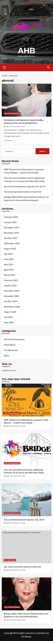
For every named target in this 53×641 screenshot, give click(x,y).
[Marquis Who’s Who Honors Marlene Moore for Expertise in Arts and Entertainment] (26, 593)
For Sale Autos (11, 350)
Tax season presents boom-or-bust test (22, 191)
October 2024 (10, 301)
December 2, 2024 (19, 126)
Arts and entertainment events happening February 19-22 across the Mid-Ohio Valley (24, 179)
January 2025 (10, 285)
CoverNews (40, 633)
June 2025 (9, 259)
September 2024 (12, 306)
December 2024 (11, 291)
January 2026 (10, 222)
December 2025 (11, 227)
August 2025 (10, 248)
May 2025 (8, 264)
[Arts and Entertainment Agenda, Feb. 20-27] (26, 499)
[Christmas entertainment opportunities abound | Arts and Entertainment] (26, 100)
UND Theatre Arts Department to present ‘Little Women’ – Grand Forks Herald (24, 171)
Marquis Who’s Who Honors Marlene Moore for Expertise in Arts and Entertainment (26, 198)
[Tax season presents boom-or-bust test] (26, 546)
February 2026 (11, 217)
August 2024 (10, 312)
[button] (4, 67)
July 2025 (8, 254)
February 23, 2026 (19, 476)
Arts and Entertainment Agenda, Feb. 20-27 (25, 186)
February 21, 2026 (19, 570)
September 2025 (12, 243)
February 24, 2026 (19, 426)
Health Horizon (9, 370)
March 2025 (9, 275)
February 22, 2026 (19, 523)
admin (8, 126)
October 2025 (10, 238)
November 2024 (11, 296)
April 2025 (9, 269)
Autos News (9, 344)
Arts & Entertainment (12, 113)
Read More (8, 141)
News (6, 355)
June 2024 (9, 322)
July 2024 (8, 317)
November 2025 (11, 233)
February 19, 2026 (19, 620)
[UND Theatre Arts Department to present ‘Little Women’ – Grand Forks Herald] (26, 400)
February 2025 (11, 280)
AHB (26, 50)
